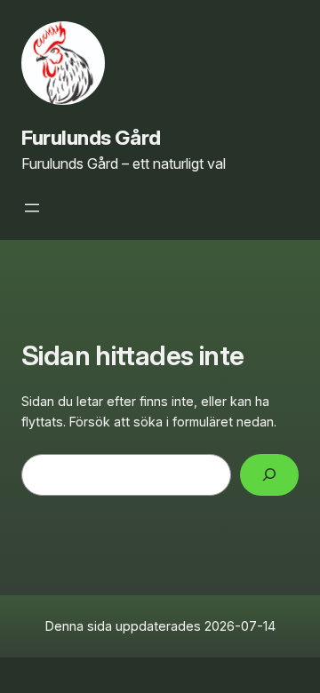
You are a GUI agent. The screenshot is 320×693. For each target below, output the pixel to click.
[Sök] (269, 475)
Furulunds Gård (91, 137)
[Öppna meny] (32, 208)
